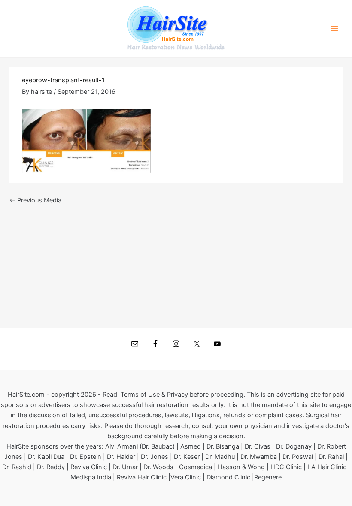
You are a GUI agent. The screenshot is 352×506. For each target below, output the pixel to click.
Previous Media (35, 200)
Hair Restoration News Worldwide (176, 47)
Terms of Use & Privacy (154, 394)
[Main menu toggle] (334, 29)
